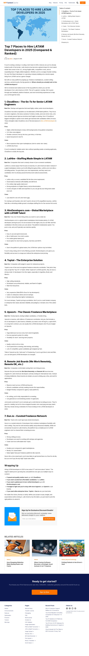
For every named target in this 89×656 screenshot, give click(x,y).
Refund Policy (28, 608)
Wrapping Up (64, 42)
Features (7, 613)
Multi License (28, 617)
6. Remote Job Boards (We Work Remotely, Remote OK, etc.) (72, 35)
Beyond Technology (71, 559)
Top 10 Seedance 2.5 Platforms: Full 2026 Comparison (54, 620)
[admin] (6, 58)
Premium (7, 617)
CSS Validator (28, 622)
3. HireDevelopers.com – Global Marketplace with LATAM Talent (70, 22)
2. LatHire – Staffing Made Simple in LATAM (70, 17)
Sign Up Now (44, 592)
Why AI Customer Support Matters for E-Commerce (53, 609)
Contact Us (28, 620)
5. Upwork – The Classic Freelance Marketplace (70, 30)
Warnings (7, 622)
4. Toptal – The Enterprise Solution (70, 26)
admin (10, 58)
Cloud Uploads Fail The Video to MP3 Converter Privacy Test (54, 630)
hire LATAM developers (48, 121)
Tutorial (7, 620)
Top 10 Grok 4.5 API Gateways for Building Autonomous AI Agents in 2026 (55, 625)
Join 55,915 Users (49, 518)
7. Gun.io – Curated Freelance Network (71, 39)
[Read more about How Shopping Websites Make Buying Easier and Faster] (17, 548)
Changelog (28, 613)
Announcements (9, 610)
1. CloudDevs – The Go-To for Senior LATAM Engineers (71, 12)
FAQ (26, 615)
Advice (8, 559)
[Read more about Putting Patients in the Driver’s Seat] (71, 548)
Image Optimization (30, 624)
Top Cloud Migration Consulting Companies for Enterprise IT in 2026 (54, 614)
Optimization (8, 615)
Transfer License (29, 610)
